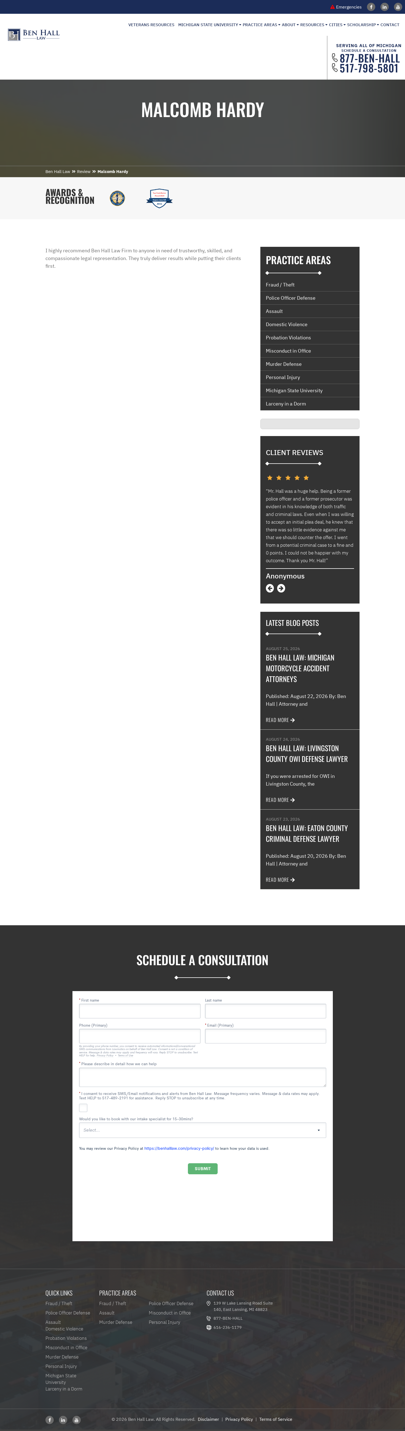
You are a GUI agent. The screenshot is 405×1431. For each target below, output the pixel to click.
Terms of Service (275, 1419)
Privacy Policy (239, 1419)
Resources (312, 24)
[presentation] (270, 588)
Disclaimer (208, 1419)
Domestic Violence (286, 324)
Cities (335, 24)
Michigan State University (208, 24)
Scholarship (361, 24)
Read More (277, 719)
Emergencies (349, 7)
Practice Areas (260, 24)
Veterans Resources (151, 24)
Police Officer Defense (290, 298)
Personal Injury (283, 377)
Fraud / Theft (280, 285)
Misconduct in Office (288, 351)
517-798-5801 (369, 68)
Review (84, 171)
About (289, 24)
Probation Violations (288, 337)
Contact (389, 24)
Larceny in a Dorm (286, 404)
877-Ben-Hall (370, 58)
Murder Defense (284, 364)
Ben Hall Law (57, 171)
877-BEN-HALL (228, 1318)
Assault (274, 311)
